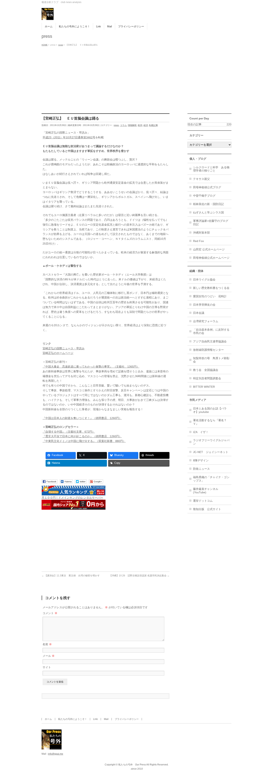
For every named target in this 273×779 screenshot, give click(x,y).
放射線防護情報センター (208, 349)
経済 (145, 125)
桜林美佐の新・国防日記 (208, 204)
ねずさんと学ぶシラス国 (208, 212)
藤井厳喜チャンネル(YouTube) (205, 490)
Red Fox (198, 241)
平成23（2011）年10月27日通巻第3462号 (69, 137)
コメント (50, 613)
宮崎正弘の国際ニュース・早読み (64, 348)
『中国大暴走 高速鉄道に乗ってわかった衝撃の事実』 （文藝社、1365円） (91, 366)
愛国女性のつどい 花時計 (210, 296)
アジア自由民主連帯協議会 (210, 341)
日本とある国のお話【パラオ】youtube (210, 410)
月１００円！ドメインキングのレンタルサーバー (72, 497)
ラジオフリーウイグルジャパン (211, 442)
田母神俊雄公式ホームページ (211, 257)
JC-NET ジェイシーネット (210, 452)
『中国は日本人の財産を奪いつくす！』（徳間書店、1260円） (82, 418)
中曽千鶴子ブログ (204, 195)
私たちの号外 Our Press (132, 764)
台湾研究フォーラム (205, 321)
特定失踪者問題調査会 (207, 378)
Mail (106, 719)
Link (95, 719)
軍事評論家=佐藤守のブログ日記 (210, 222)
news (116, 125)
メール (49, 655)
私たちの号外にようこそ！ (72, 719)
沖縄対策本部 (201, 232)
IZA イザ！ (200, 432)
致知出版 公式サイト (207, 509)
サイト (47, 667)
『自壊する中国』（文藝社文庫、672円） (69, 431)
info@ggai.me (55, 753)
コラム (123, 125)
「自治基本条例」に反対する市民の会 (211, 331)
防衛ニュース (201, 468)
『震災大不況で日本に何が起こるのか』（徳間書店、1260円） (82, 436)
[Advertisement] (136, 77)
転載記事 (153, 125)
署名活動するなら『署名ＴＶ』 (210, 422)
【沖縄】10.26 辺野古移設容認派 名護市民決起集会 (139, 575)
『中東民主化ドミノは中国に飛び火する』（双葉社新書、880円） (84, 441)
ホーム (48, 719)
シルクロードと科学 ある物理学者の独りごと (211, 169)
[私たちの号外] (48, 15)
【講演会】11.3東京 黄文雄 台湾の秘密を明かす (71, 575)
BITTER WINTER (204, 386)
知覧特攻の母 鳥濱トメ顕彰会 (211, 360)
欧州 (140, 125)
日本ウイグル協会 (204, 279)
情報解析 (132, 125)
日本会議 (198, 312)
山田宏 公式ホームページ (209, 249)
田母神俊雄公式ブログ (207, 187)
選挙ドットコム (203, 500)
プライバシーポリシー (127, 719)
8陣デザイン (201, 460)
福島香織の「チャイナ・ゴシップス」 (211, 479)
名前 (47, 644)
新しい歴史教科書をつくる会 (211, 287)
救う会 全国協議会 (205, 370)
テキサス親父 (201, 178)
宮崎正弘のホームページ (58, 353)
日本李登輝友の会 (204, 304)
